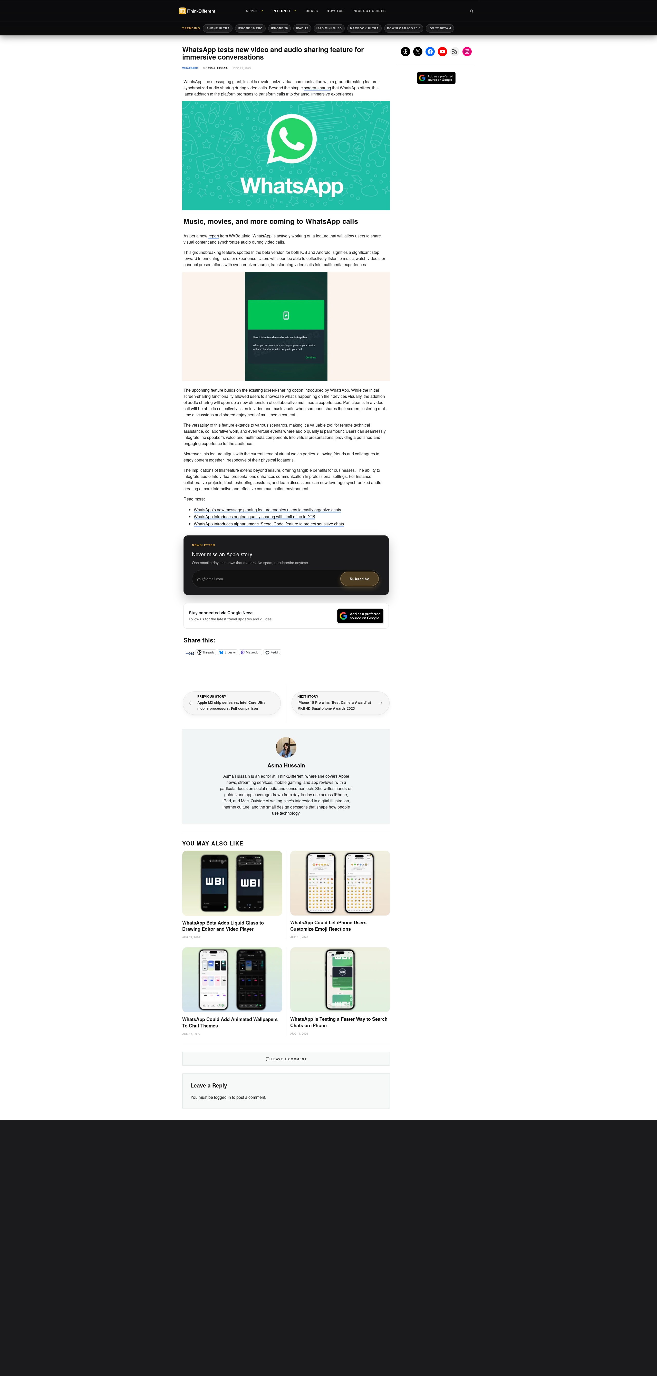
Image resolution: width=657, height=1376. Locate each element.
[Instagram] (467, 51)
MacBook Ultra (364, 28)
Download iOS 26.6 (403, 28)
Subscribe (360, 578)
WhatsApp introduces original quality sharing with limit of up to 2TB (254, 516)
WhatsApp (190, 68)
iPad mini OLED (329, 28)
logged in (222, 1097)
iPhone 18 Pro (250, 28)
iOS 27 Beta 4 (440, 28)
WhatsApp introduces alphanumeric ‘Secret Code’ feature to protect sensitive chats (269, 524)
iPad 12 (302, 28)
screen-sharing (317, 88)
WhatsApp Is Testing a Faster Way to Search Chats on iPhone (339, 1022)
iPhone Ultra (218, 28)
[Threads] (405, 51)
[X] (417, 51)
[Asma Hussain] (286, 746)
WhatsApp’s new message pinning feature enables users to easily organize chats (267, 510)
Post (190, 652)
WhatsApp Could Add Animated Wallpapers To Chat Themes (230, 1022)
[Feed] (454, 51)
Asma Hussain (217, 68)
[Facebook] (430, 51)
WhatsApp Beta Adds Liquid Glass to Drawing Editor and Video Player (223, 926)
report (213, 236)
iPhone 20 (279, 28)
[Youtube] (442, 51)
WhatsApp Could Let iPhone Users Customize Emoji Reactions (328, 925)
